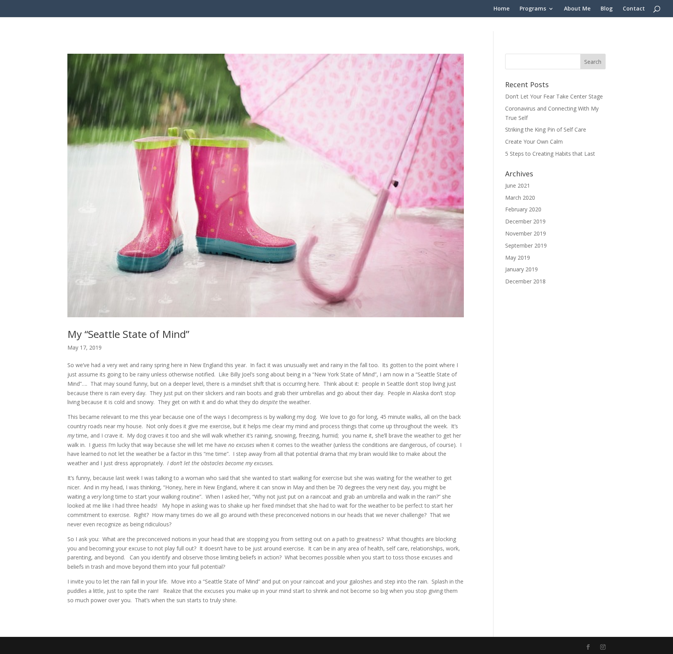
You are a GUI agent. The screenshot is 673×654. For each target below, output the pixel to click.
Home (501, 9)
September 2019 (526, 245)
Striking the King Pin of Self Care (545, 129)
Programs (533, 9)
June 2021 (517, 185)
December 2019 (525, 221)
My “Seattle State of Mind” (128, 334)
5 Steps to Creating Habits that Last (550, 153)
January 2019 (521, 269)
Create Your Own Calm (534, 141)
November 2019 (525, 233)
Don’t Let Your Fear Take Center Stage (554, 96)
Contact (634, 9)
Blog (607, 9)
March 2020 (520, 197)
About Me (577, 9)
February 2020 (523, 209)
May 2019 (517, 257)
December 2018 (525, 281)
